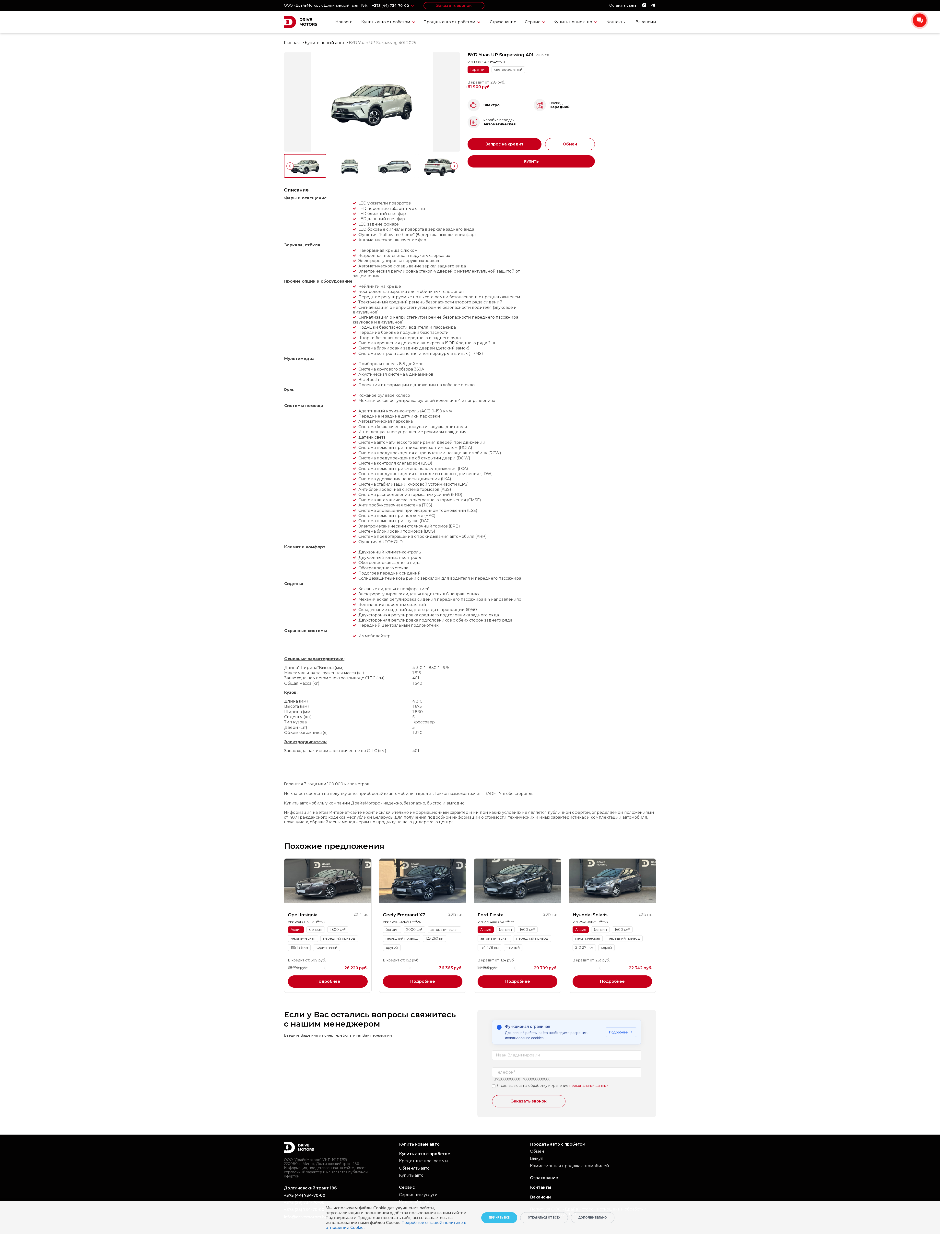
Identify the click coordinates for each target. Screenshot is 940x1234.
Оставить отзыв (622, 5)
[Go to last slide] (290, 166)
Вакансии (645, 22)
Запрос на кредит (504, 144)
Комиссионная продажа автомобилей (569, 1165)
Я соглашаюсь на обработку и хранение (532, 1086)
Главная (292, 42)
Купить (531, 161)
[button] (305, 166)
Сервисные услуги (418, 1194)
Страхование (503, 22)
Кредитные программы (423, 1161)
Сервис (533, 22)
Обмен (570, 144)
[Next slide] (454, 166)
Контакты (616, 22)
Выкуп (536, 1158)
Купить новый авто (324, 42)
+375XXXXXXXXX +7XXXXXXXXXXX (521, 1079)
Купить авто (411, 1175)
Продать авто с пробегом (449, 22)
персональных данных (588, 1085)
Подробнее (327, 981)
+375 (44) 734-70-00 (391, 5)
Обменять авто (414, 1168)
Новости (344, 22)
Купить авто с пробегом (386, 22)
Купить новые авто (573, 22)
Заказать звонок (454, 5)
